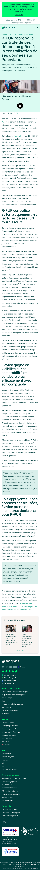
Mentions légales (34, 862)
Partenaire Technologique (11, 813)
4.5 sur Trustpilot (10, 675)
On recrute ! (6, 741)
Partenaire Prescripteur (10, 809)
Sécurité (25, 864)
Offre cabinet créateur (10, 791)
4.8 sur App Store (10, 681)
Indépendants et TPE (13, 20)
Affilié (3, 819)
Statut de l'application (9, 769)
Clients (10, 113)
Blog (3, 701)
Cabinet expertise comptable (20, 22)
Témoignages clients (9, 729)
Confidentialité (20, 866)
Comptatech (6, 707)
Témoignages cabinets (10, 726)
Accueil (4, 113)
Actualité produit (7, 800)
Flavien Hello (19, 136)
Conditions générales (21, 862)
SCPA (4, 822)
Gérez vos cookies (15, 864)
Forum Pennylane (8, 757)
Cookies (3, 864)
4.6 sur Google (9, 683)
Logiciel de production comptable (14, 778)
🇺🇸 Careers (6, 744)
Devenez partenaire (9, 735)
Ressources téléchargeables (12, 704)
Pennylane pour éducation (11, 794)
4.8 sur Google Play (10, 678)
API (3, 766)
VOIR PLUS (20, 651)
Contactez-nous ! (8, 723)
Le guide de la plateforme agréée (14, 695)
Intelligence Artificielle (9, 788)
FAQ (3, 763)
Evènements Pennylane (10, 710)
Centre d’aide (6, 754)
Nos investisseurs (8, 738)
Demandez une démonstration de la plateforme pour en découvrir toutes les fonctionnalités (19, 606)
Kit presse (5, 713)
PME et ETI (31, 20)
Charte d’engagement (9, 781)
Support (4, 760)
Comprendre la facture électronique (15, 691)
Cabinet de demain (8, 797)
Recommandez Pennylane (11, 732)
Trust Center (34, 864)
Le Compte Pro (7, 785)
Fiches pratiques (7, 698)
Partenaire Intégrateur (10, 816)
